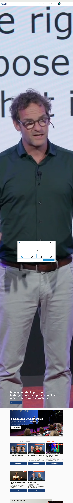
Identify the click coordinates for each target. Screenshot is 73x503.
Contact (71, 0)
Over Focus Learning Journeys (52, 3)
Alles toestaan (49, 260)
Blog (40, 3)
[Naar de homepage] (4, 4)
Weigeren (24, 260)
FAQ (68, 0)
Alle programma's (51, 441)
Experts (32, 3)
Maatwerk (36, 3)
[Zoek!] (71, 3)
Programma (28, 3)
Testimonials (44, 3)
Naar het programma (16, 402)
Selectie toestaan (36, 260)
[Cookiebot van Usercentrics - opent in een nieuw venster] (51, 242)
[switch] (32, 256)
